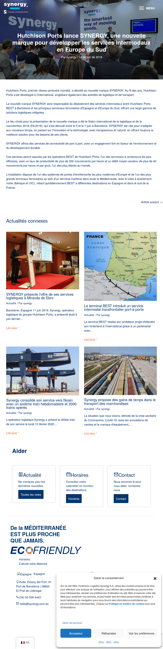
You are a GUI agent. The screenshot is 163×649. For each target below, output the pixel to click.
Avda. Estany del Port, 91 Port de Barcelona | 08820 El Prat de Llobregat (33, 586)
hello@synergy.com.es (34, 604)
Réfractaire (109, 633)
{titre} (101, 642)
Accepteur (75, 633)
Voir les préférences (141, 633)
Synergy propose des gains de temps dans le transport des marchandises (120, 401)
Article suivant (152, 202)
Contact (121, 498)
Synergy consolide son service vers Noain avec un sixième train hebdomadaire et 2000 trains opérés (41, 403)
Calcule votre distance (33, 563)
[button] (155, 578)
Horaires (73, 498)
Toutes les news (31, 494)
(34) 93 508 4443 (30, 597)
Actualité (11, 303)
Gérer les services (72, 622)
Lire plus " (12, 328)
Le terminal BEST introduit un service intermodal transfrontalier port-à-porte (114, 307)
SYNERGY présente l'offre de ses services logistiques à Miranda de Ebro (40, 296)
